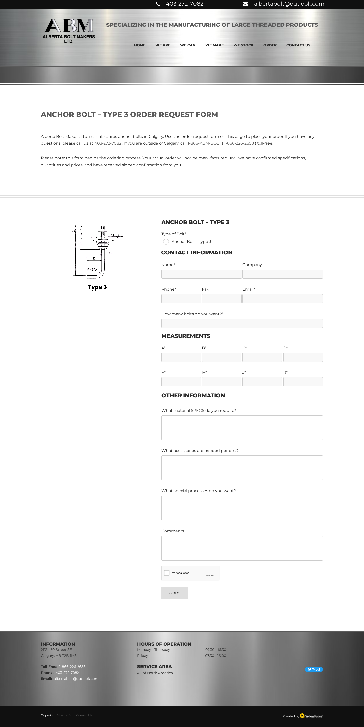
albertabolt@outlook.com (289, 3)
